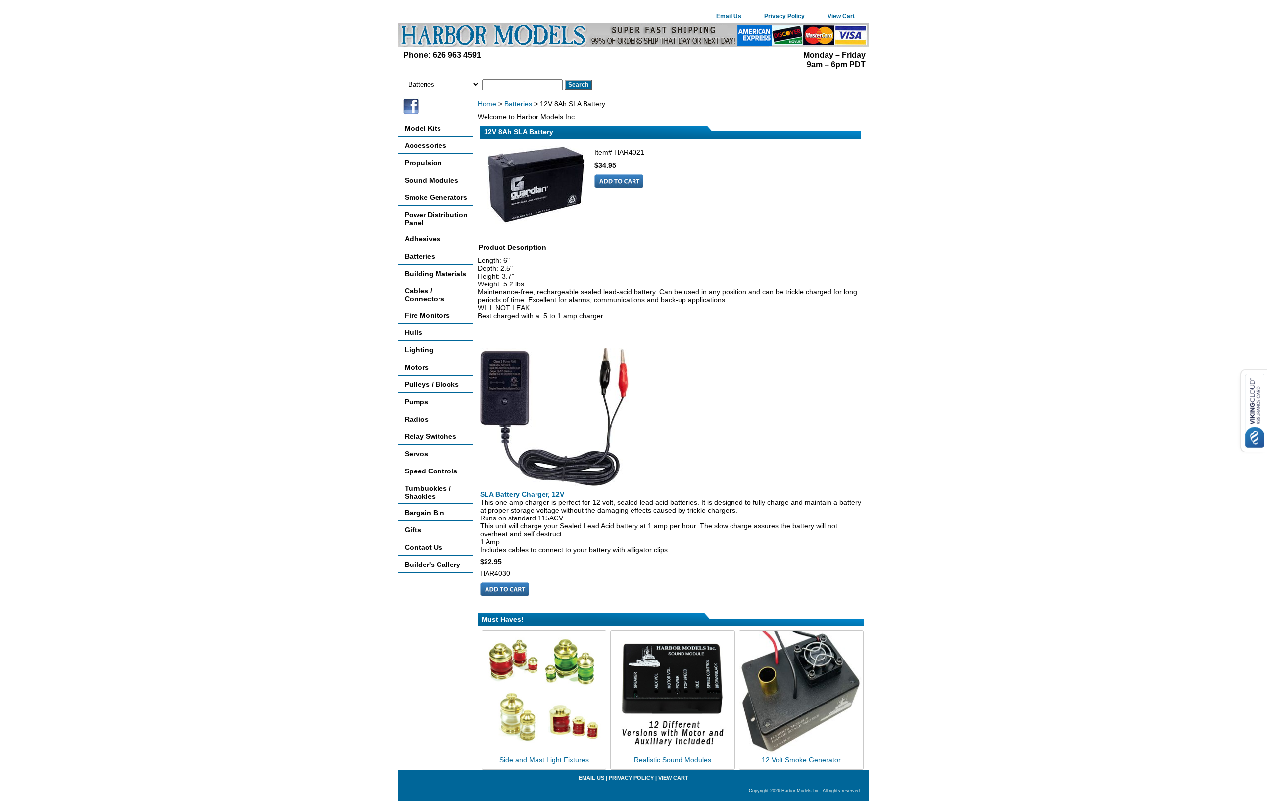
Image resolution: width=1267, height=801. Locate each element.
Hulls (413, 332)
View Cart (841, 16)
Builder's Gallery (432, 564)
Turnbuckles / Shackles (428, 492)
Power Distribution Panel (436, 219)
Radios (417, 419)
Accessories (425, 145)
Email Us (728, 16)
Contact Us (423, 547)
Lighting (419, 350)
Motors (417, 367)
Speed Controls (431, 471)
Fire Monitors (427, 315)
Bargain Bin (424, 513)
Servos (416, 454)
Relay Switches (430, 436)
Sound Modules (431, 180)
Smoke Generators (436, 197)
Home (487, 104)
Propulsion (423, 163)
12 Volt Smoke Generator (801, 760)
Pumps (416, 402)
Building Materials (435, 274)
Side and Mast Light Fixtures (544, 760)
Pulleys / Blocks (432, 384)
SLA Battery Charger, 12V (522, 494)
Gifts (413, 530)
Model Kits (423, 128)
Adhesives (422, 239)
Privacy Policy (784, 16)
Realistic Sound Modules (672, 760)
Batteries (518, 104)
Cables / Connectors (424, 295)
